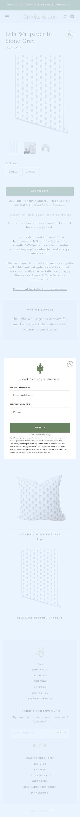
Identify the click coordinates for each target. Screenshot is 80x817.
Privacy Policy (43, 452)
